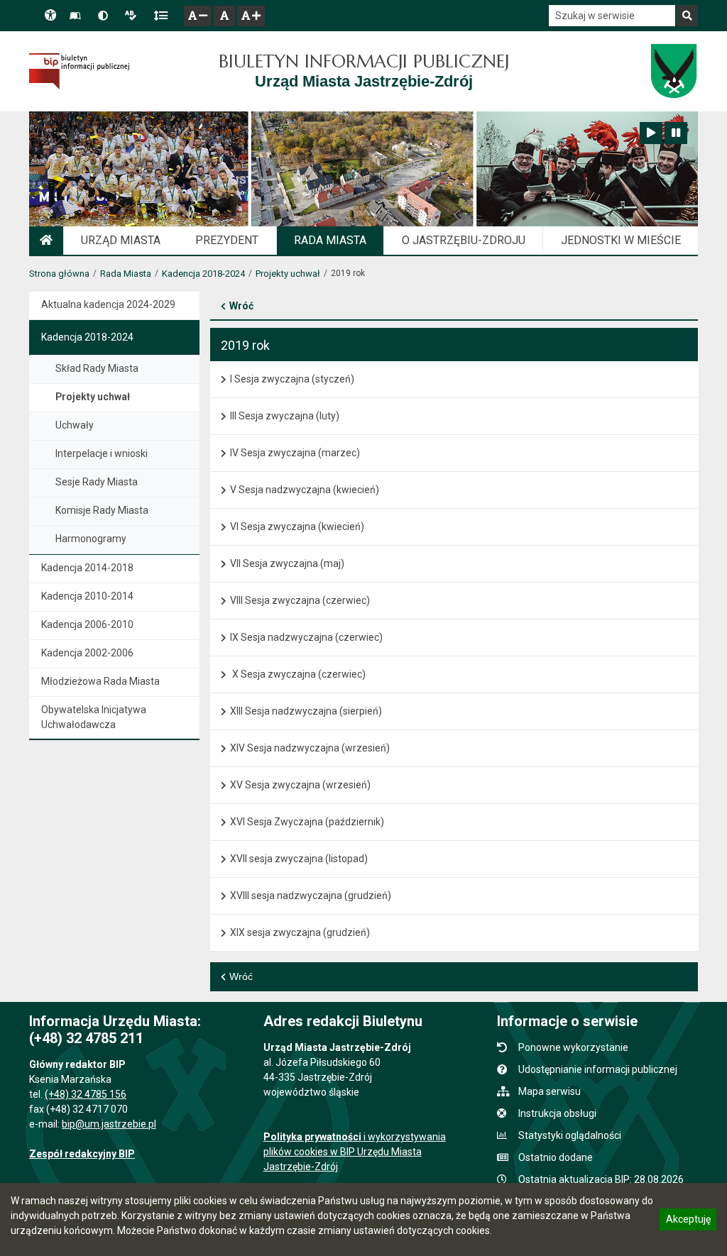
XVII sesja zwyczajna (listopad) (299, 858)
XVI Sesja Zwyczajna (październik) (307, 821)
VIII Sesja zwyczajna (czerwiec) (300, 600)
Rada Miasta (125, 273)
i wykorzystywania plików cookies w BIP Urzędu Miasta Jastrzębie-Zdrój (354, 1151)
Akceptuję (688, 1221)
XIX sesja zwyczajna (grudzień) (300, 932)
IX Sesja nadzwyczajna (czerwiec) (306, 637)
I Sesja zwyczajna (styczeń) (292, 379)
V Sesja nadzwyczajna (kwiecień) (304, 489)
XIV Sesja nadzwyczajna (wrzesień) (310, 748)
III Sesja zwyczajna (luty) (284, 416)
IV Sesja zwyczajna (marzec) (295, 452)
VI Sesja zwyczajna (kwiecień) (297, 526)
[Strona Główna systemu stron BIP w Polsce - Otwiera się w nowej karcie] (79, 71)
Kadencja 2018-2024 (203, 273)
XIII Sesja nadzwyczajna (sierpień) (306, 711)
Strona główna (59, 273)
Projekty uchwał (288, 273)
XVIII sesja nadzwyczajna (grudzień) (310, 895)
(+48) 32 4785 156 (85, 1094)
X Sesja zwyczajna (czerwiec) (298, 674)
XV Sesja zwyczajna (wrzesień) (300, 784)
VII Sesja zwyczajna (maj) (287, 563)
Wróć (241, 306)
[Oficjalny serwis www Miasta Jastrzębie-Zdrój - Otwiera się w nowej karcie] (673, 71)
